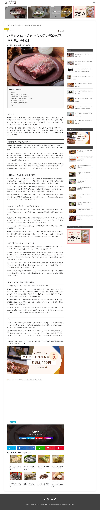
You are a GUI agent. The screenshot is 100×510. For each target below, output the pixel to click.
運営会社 (72, 504)
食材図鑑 (19, 25)
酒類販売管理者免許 (55, 504)
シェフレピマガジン (13, 25)
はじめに (13, 92)
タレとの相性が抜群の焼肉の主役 (19, 102)
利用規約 (27, 504)
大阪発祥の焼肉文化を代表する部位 (20, 96)
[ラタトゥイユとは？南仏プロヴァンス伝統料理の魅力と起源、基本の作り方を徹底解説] (71, 106)
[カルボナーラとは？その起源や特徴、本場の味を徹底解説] (71, 99)
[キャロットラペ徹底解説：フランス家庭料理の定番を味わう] (71, 121)
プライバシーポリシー (34, 504)
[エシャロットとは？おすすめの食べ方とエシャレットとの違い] (70, 77)
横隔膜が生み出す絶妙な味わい (18, 94)
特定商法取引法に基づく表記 (45, 504)
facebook (23, 438)
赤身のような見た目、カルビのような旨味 (21, 98)
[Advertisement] (35, 401)
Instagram (49, 438)
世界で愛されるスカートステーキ (19, 100)
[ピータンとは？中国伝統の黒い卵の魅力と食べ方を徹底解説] (71, 92)
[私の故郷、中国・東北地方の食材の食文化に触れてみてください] (71, 114)
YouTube (40, 438)
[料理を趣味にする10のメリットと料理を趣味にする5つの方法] (71, 62)
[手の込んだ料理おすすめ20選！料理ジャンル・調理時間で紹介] (71, 55)
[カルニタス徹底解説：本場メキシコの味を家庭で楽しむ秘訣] (71, 84)
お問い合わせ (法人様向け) (65, 504)
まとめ (12, 105)
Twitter (32, 438)
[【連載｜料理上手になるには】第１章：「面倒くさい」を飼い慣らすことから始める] (71, 69)
